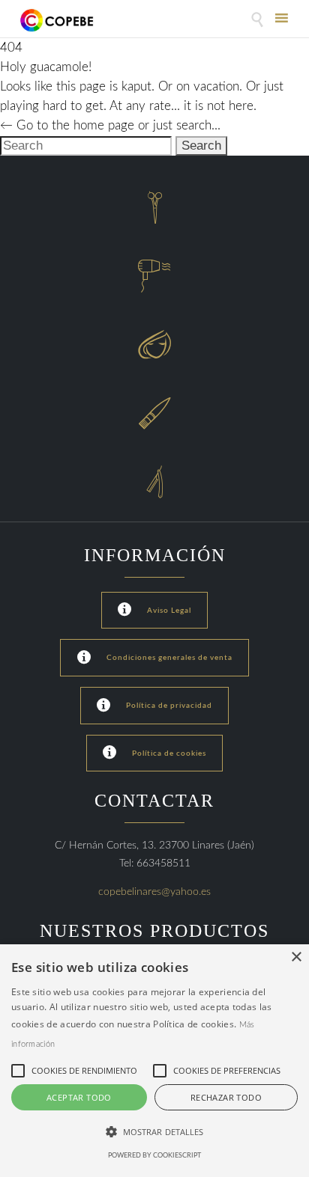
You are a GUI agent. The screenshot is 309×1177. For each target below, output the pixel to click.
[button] (154, 1132)
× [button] (296, 957)
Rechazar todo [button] (226, 1097)
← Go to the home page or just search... (110, 125)
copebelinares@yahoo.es (154, 892)
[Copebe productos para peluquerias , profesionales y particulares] (58, 20)
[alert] (154, 1060)
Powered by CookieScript (154, 1155)
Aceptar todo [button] (79, 1097)
